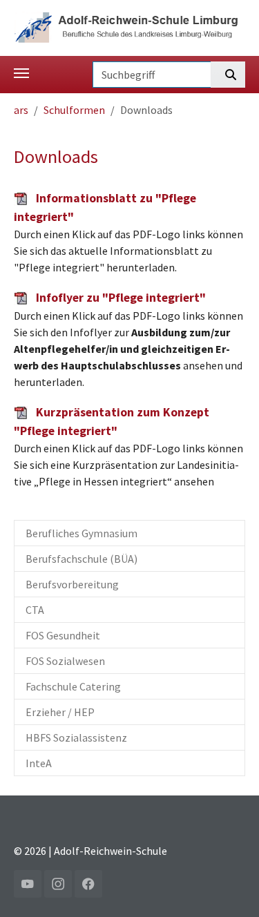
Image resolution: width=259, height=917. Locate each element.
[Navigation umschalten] (21, 73)
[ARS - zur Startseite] (129, 26)
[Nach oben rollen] (228, 886)
